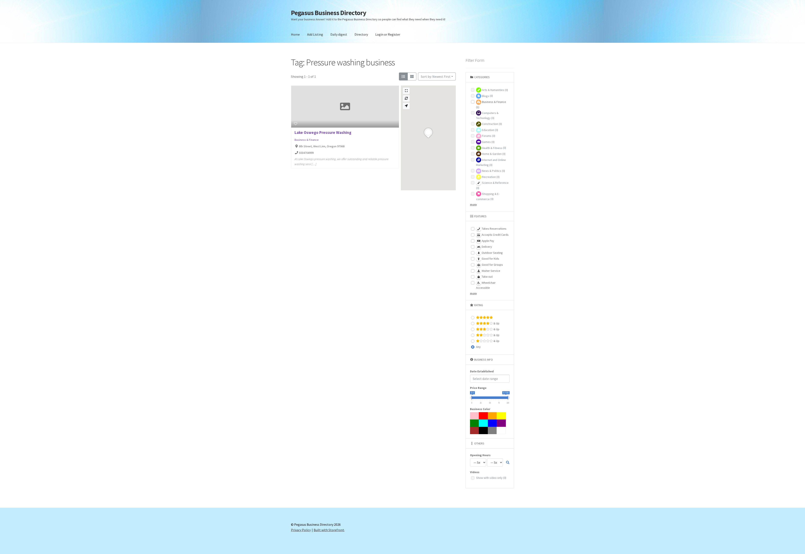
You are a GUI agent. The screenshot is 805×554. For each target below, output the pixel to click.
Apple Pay (487, 241)
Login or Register (387, 34)
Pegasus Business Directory (328, 13)
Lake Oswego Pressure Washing (323, 132)
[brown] (474, 430)
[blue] (492, 423)
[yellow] (501, 415)
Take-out (487, 276)
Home (295, 34)
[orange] (492, 415)
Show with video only (491, 478)
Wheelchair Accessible (486, 285)
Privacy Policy (301, 530)
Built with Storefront (329, 530)
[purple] (501, 423)
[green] (474, 423)
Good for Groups (492, 265)
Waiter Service (490, 271)
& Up (496, 323)
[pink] (474, 415)
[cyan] (483, 423)
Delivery (486, 247)
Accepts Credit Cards (495, 235)
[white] (501, 430)
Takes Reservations (493, 228)
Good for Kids (490, 258)
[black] (483, 430)
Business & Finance (307, 140)
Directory (361, 34)
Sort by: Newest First (436, 76)
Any (478, 347)
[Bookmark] (295, 124)
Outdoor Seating (492, 253)
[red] (483, 415)
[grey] (492, 430)
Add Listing (315, 34)
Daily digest (338, 34)
